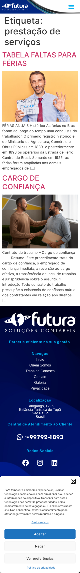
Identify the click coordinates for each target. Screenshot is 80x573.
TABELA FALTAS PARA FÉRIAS (39, 59)
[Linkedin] (54, 462)
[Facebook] (25, 462)
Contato (40, 377)
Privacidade (40, 388)
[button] (73, 481)
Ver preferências (40, 558)
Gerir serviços (40, 522)
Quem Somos (40, 365)
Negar (40, 546)
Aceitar (40, 534)
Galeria (40, 382)
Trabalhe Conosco (40, 371)
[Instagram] (40, 462)
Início (40, 359)
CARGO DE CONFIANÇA (23, 182)
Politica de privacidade (41, 567)
